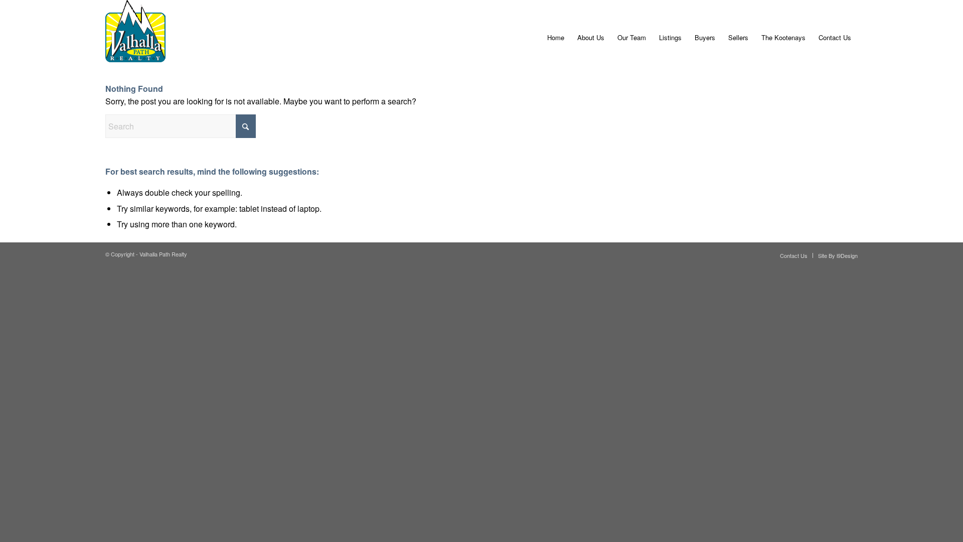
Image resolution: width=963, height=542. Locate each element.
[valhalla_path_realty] (135, 37)
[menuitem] (556, 37)
